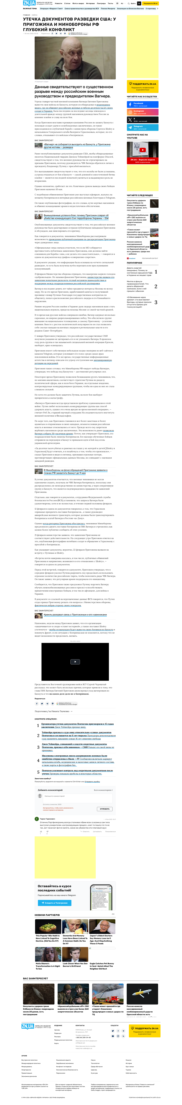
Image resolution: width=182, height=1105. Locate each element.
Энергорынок (26, 1070)
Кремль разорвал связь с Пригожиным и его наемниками (75, 614)
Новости (58, 3)
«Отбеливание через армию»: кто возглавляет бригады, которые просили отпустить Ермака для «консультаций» (139, 302)
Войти (133, 3)
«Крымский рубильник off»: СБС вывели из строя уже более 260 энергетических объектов (137, 220)
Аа (139, 3)
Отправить (105, 809)
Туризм (128, 1070)
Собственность (131, 1073)
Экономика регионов (29, 1076)
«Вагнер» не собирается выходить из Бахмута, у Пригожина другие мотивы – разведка (77, 146)
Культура (94, 1073)
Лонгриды (101, 3)
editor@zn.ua (87, 1048)
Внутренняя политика (29, 1060)
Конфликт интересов (63, 1067)
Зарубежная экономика (65, 1063)
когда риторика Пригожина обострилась (64, 523)
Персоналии (60, 1073)
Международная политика (30, 1063)
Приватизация (26, 1073)
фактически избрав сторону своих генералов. (58, 605)
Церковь (94, 1070)
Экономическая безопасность (67, 1070)
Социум (128, 1060)
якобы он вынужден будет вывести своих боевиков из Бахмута (81, 629)
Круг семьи (130, 1067)
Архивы (57, 1030)
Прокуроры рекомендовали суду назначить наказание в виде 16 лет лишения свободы (79, 735)
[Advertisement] (65, 857)
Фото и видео (78, 3)
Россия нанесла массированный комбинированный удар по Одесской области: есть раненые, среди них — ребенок (138, 248)
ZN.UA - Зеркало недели (143, 160)
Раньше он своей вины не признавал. (78, 747)
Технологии (95, 1063)
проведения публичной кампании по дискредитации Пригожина (82, 239)
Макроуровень (26, 1067)
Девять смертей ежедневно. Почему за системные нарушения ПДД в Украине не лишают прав (139, 271)
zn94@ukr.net (80, 1043)
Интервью (90, 3)
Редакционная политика (63, 1040)
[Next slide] (157, 8)
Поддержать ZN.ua (150, 3)
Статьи (67, 3)
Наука (93, 1060)
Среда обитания (97, 1067)
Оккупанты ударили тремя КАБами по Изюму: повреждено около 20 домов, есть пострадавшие (137, 205)
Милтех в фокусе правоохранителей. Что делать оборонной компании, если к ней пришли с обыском (138, 286)
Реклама (57, 1037)
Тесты (110, 3)
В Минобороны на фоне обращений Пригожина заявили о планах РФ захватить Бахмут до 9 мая (76, 471)
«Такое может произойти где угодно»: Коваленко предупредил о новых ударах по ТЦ (138, 233)
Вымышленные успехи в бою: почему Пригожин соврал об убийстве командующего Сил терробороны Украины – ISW (76, 217)
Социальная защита (63, 1060)
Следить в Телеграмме (56, 903)
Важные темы (30, 8)
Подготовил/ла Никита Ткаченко (52, 711)
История (129, 1063)
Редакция (57, 1033)
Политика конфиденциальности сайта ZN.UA (145, 1097)
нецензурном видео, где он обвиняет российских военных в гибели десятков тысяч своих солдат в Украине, (74, 107)
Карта (56, 1043)
